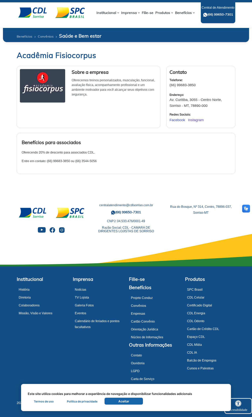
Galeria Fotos (84, 305)
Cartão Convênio (143, 321)
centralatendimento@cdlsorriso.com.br (126, 205)
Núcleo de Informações (147, 337)
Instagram (196, 120)
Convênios (138, 305)
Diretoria (25, 297)
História (24, 289)
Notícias (80, 289)
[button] (107, 12)
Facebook (178, 120)
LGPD (135, 371)
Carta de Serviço (142, 379)
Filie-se (137, 279)
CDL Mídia (194, 344)
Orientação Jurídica (144, 329)
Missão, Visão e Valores (35, 313)
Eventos (80, 313)
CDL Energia (196, 313)
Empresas (138, 313)
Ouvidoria (138, 363)
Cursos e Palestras (200, 368)
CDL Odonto (195, 321)
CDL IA (192, 352)
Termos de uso (44, 401)
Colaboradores (29, 305)
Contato (136, 355)
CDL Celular (195, 297)
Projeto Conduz (142, 298)
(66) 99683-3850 (183, 85)
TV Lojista (82, 297)
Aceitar (123, 401)
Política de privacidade (82, 401)
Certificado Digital (199, 305)
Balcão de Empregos (201, 360)
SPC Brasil (195, 289)
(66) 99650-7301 (220, 14)
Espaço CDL (196, 336)
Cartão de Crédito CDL (203, 329)
